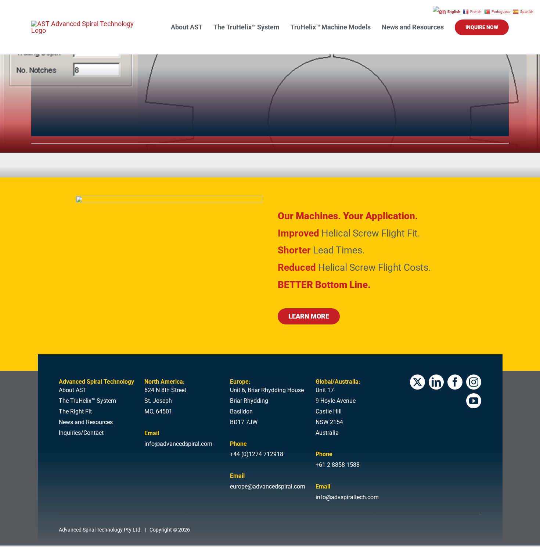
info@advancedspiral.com (178, 443)
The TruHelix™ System (87, 400)
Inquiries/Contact (81, 432)
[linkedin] (436, 382)
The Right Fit (75, 411)
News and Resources (86, 422)
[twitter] (417, 382)
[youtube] (473, 400)
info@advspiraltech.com (347, 497)
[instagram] (473, 382)
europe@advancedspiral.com (267, 486)
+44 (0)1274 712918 (256, 454)
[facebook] (454, 382)
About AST (73, 390)
